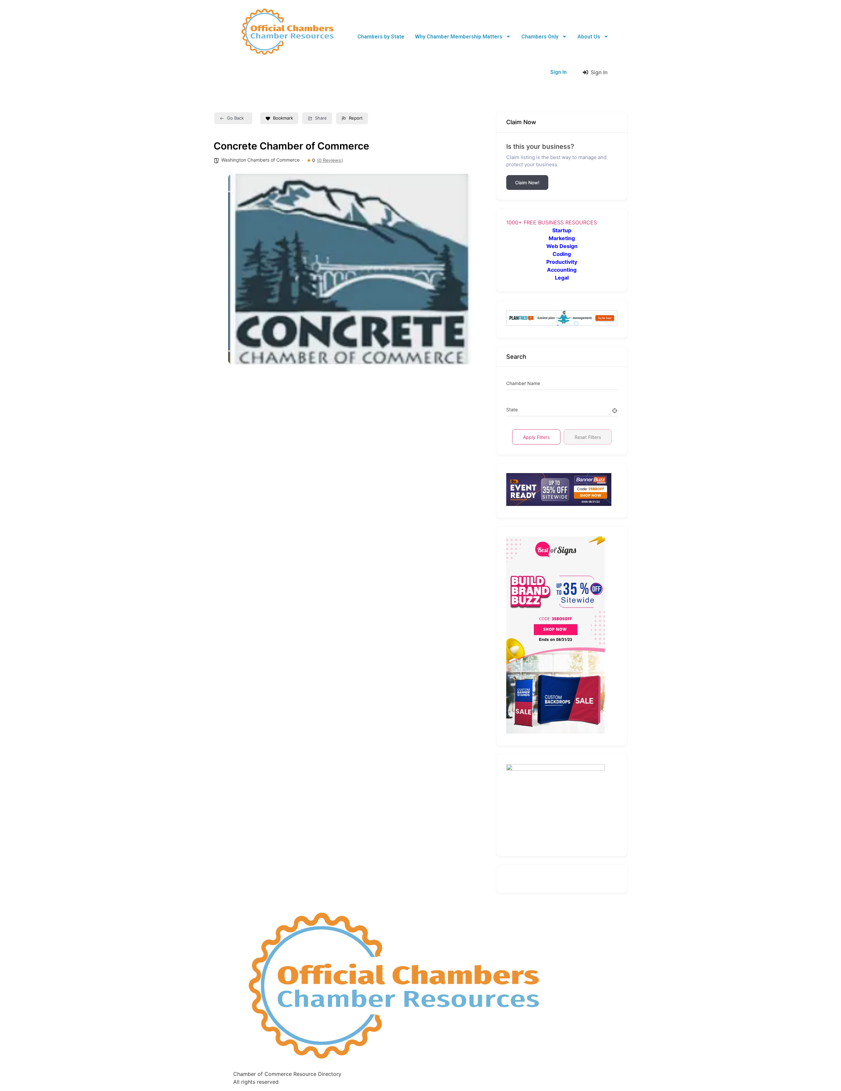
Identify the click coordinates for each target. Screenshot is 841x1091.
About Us (589, 37)
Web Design (562, 246)
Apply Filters (536, 437)
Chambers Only (539, 37)
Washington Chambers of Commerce (260, 160)
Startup (561, 230)
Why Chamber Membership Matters (458, 37)
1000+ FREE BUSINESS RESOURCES (551, 222)
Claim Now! (527, 182)
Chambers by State (380, 37)
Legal (562, 277)
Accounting (562, 269)
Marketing (562, 238)
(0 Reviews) (330, 160)
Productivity (561, 262)
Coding (562, 254)
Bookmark (283, 118)
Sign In (558, 72)
